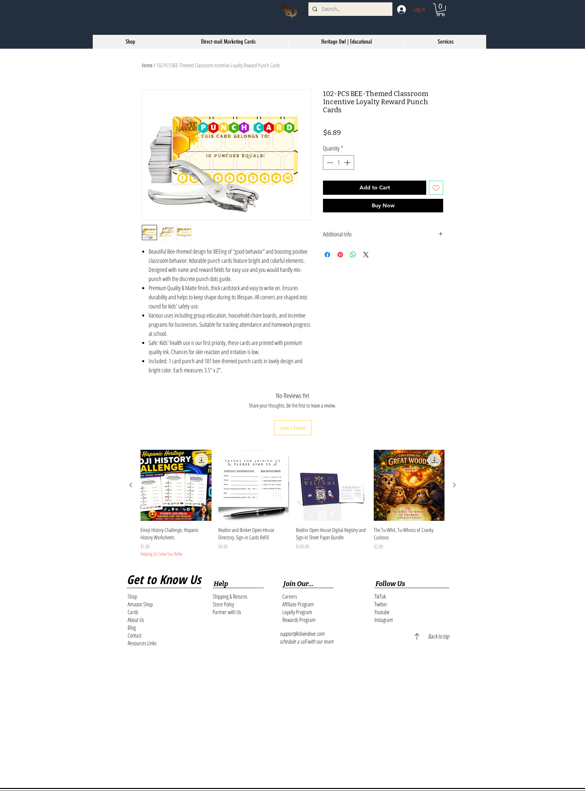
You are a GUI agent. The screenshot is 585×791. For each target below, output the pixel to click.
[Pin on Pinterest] (340, 269)
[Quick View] (176, 485)
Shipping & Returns (230, 596)
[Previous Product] (131, 485)
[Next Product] (454, 485)
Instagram (383, 620)
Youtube (382, 612)
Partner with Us (227, 612)
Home (147, 65)
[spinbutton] (338, 162)
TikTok (380, 596)
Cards (133, 612)
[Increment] (348, 162)
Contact (135, 635)
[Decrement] (329, 162)
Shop (132, 596)
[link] (440, 9)
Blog (132, 627)
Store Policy (223, 604)
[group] (292, 503)
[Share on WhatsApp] (353, 269)
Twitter (380, 604)
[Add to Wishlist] (436, 188)
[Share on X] (366, 269)
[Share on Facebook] (327, 269)
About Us (136, 620)
